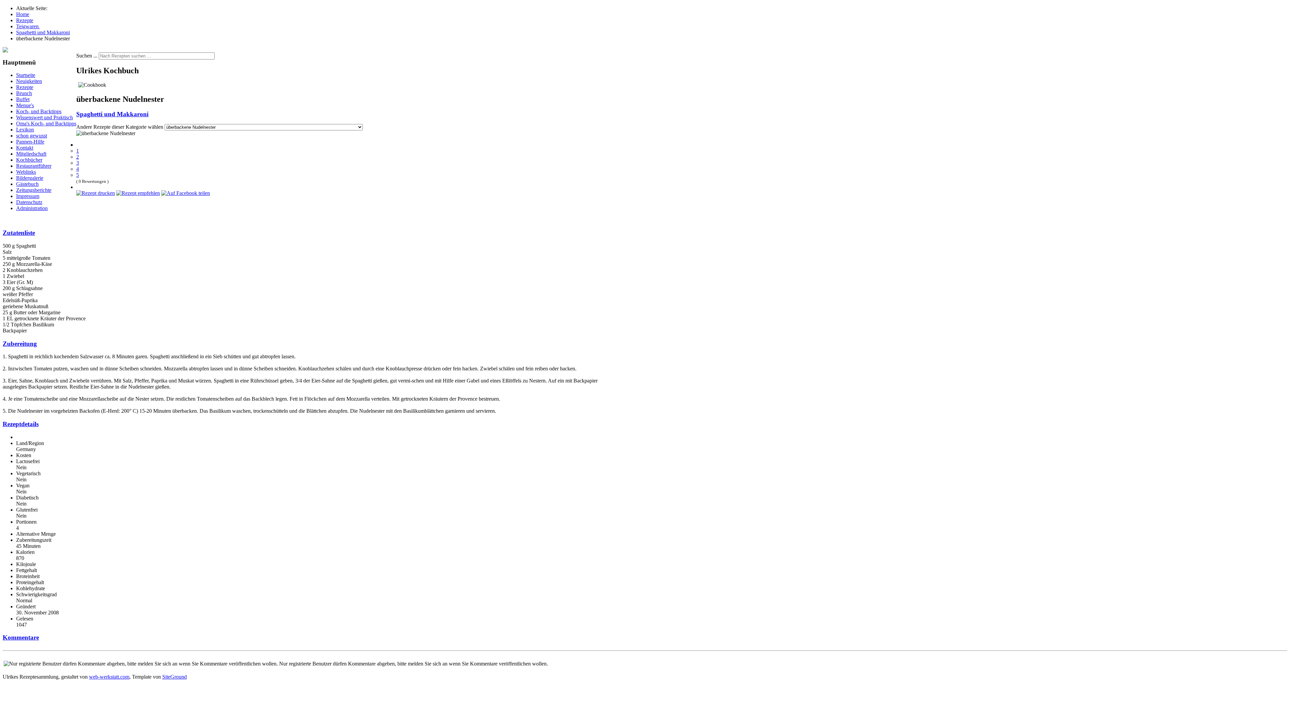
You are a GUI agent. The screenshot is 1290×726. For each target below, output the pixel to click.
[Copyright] (5, 50)
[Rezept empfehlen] (138, 193)
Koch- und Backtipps (38, 111)
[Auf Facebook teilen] (185, 193)
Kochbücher (29, 160)
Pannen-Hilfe (30, 142)
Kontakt (24, 148)
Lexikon (25, 129)
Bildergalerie (29, 178)
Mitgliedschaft (31, 154)
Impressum (27, 196)
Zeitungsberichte (33, 190)
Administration (32, 208)
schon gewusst (31, 135)
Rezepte (24, 87)
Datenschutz (29, 202)
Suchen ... (86, 55)
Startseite (25, 75)
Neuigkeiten (29, 81)
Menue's (25, 105)
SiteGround (174, 677)
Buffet (23, 99)
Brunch (24, 93)
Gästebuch (27, 184)
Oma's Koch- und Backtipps (46, 123)
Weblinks (26, 172)
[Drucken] (95, 193)
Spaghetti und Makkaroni (112, 114)
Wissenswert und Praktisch (44, 117)
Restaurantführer (33, 166)
